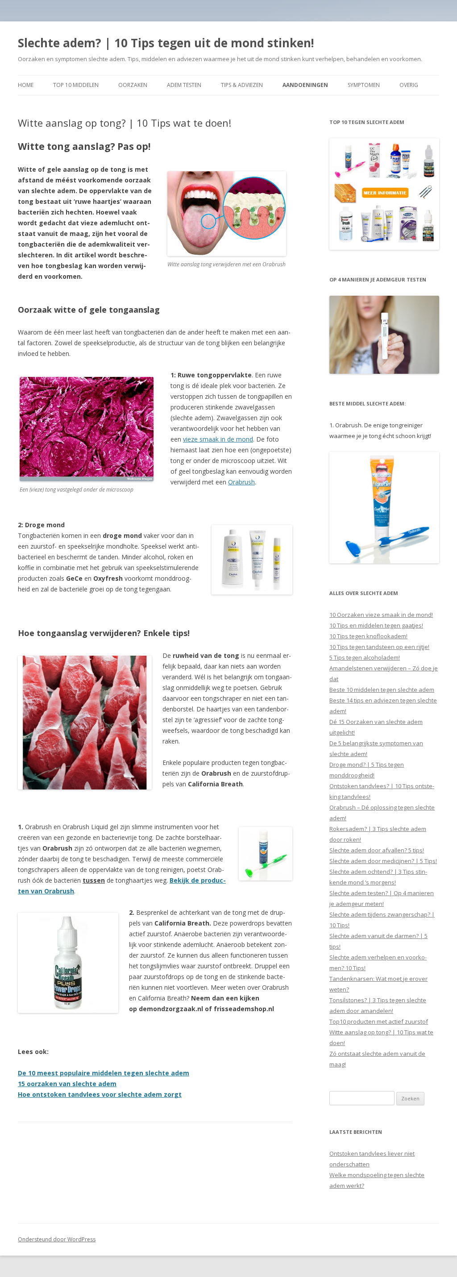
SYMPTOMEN (364, 85)
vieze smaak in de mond (218, 439)
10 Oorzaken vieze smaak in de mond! (381, 615)
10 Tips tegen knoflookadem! (368, 636)
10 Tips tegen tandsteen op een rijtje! (379, 647)
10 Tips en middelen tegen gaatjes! (376, 625)
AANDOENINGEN (305, 85)
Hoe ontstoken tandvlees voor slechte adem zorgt (100, 1094)
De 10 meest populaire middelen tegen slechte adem (103, 1073)
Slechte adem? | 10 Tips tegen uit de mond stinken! (166, 43)
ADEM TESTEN (184, 85)
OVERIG (408, 85)
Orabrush (241, 482)
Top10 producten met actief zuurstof (378, 1021)
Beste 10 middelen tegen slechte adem (381, 690)
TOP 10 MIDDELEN (76, 85)
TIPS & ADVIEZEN (242, 85)
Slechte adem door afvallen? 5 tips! (376, 850)
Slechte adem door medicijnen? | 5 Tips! (383, 861)
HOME (25, 85)
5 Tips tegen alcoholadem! (364, 657)
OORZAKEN (132, 85)
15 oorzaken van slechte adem (67, 1083)
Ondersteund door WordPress (57, 1239)
